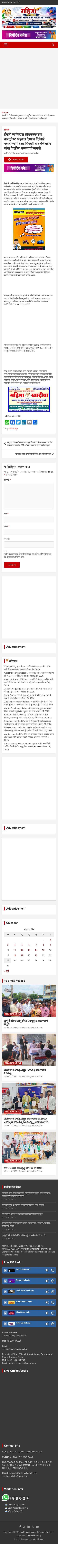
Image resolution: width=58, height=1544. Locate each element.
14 (36, 950)
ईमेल (6, 526)
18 (15, 955)
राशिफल (13, 661)
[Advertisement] (29, 78)
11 (15, 950)
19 (22, 955)
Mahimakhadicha (28, 1532)
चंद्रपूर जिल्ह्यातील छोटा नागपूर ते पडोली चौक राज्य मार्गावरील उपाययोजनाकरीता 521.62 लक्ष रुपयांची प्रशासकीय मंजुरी (29, 443)
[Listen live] (5, 1270)
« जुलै (6, 971)
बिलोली (6, 130)
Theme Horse (32, 1535)
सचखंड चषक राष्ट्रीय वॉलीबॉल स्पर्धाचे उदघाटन (33, 454)
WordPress (38, 1539)
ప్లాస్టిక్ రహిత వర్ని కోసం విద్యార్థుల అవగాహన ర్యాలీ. (24, 1235)
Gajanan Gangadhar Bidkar (27, 153)
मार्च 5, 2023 (9, 153)
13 (29, 950)
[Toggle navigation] (6, 45)
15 (43, 950)
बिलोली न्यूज (13, 429)
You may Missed (14, 980)
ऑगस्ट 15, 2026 (10, 1028)
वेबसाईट (7, 538)
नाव (6, 514)
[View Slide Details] (29, 168)
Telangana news (13, 1014)
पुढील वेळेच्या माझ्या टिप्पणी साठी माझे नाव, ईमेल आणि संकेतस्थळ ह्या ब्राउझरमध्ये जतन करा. (27, 555)
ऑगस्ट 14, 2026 (10, 1076)
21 (36, 955)
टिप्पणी (7, 480)
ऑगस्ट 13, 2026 (10, 1171)
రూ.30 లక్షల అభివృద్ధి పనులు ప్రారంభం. (23, 1167)
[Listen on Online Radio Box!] (52, 1270)
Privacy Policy (45, 1532)
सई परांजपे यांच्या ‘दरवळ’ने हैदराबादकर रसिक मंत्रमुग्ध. (22, 1214)
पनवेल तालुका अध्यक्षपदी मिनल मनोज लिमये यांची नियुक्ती (23, 1205)
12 (22, 950)
